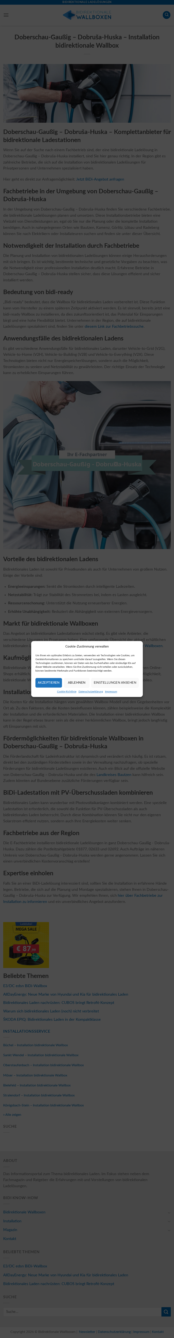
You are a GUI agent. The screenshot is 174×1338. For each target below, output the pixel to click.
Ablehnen (77, 682)
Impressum (111, 691)
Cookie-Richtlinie (66, 691)
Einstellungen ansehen (115, 682)
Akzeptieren (49, 682)
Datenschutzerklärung (91, 691)
